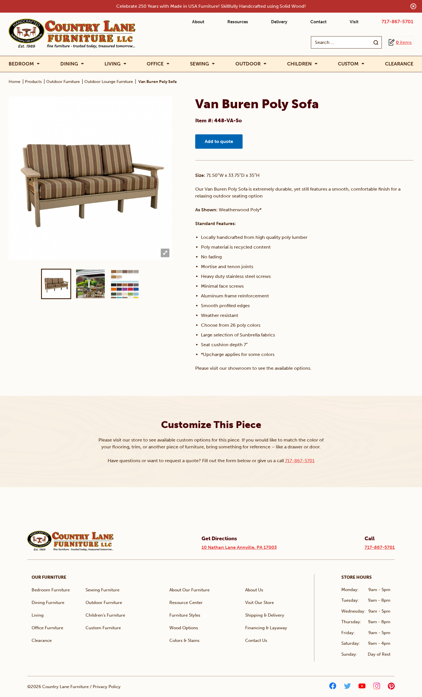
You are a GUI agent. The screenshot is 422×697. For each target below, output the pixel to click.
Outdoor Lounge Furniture (108, 81)
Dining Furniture (48, 602)
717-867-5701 (397, 21)
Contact (318, 21)
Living (112, 64)
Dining (69, 64)
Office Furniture (47, 627)
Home (14, 81)
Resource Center (186, 602)
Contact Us (256, 640)
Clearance (399, 64)
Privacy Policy (107, 686)
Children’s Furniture (105, 615)
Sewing (199, 64)
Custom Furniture (103, 627)
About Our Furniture (189, 590)
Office (155, 64)
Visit (354, 21)
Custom (348, 64)
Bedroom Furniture (51, 590)
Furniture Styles (184, 615)
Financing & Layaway (266, 627)
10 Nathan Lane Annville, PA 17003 (239, 547)
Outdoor (248, 64)
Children (299, 64)
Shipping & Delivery (264, 615)
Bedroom (21, 64)
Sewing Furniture (102, 590)
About (198, 21)
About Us (254, 590)
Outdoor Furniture (63, 81)
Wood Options (183, 627)
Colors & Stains (184, 640)
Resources (237, 21)
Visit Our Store (259, 602)
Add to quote (219, 141)
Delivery (279, 21)
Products (33, 81)
